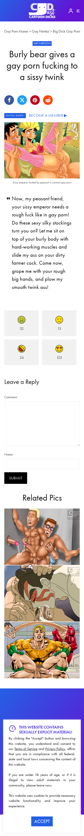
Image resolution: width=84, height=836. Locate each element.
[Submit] (48, 100)
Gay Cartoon (42, 43)
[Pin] (35, 100)
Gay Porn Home (16, 31)
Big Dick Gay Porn (66, 31)
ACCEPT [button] (42, 821)
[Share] (9, 100)
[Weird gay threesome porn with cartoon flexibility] (42, 650)
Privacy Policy (55, 748)
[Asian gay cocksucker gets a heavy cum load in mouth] (42, 593)
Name (8, 454)
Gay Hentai (40, 31)
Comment (10, 397)
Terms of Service (25, 748)
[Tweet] (22, 100)
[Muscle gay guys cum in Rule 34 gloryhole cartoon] (42, 537)
